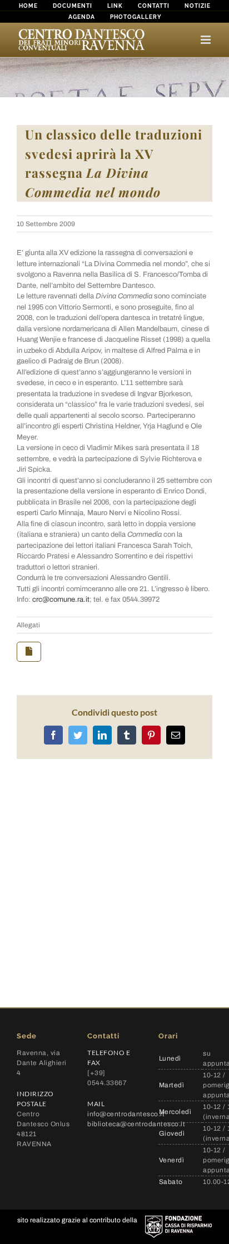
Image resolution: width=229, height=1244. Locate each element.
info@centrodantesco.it (126, 1114)
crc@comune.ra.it (60, 599)
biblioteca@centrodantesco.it (136, 1124)
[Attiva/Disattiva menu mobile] (206, 40)
